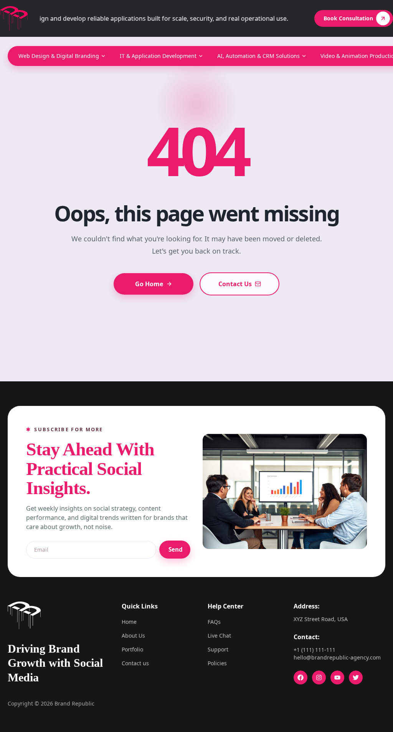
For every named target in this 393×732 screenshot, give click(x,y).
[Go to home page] (14, 18)
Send (175, 549)
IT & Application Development (158, 55)
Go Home (149, 284)
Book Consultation (348, 18)
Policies (217, 663)
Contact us (135, 663)
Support (218, 649)
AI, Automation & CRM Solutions (258, 55)
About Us (133, 635)
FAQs (214, 621)
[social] (300, 677)
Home (129, 621)
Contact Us (235, 284)
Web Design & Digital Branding (58, 55)
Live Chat (219, 635)
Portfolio (132, 649)
